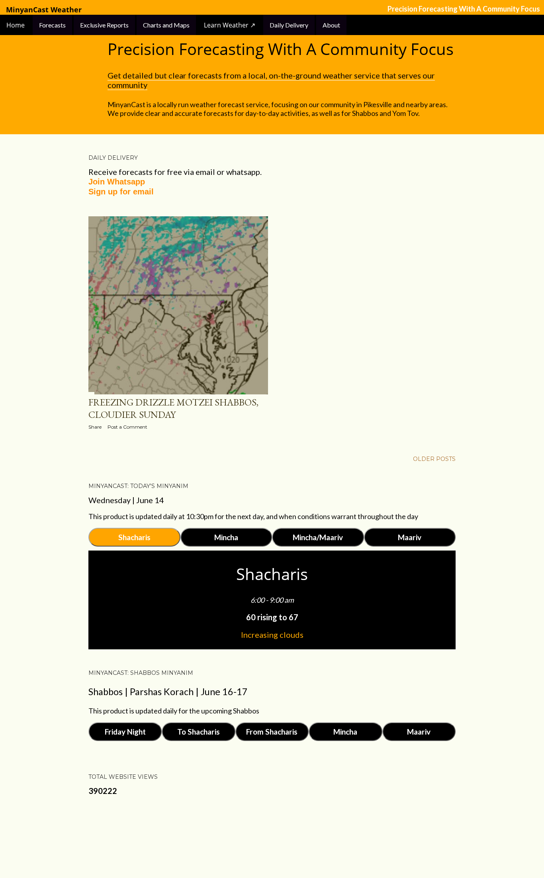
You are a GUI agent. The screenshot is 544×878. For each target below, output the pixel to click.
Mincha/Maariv (318, 537)
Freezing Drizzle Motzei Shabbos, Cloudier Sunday (173, 408)
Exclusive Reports (104, 25)
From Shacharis (271, 731)
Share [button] (95, 427)
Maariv (409, 537)
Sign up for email (121, 191)
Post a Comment (127, 427)
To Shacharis (198, 731)
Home (16, 25)
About (331, 25)
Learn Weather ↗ (229, 25)
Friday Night (125, 731)
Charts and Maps (166, 25)
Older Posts (434, 459)
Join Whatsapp (116, 181)
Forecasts (52, 25)
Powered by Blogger (278, 840)
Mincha (226, 537)
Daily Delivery (289, 25)
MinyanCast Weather (44, 9)
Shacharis (134, 537)
